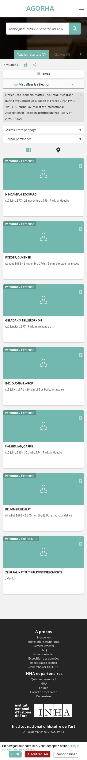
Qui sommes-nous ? (43, 679)
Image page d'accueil (43, 663)
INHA (43, 683)
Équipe (43, 688)
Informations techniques (43, 642)
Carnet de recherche (43, 692)
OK (16, 754)
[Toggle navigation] (82, 8)
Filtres (45, 73)
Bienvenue (43, 637)
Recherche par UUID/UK (43, 667)
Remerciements (43, 646)
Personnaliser (66, 754)
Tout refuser (39, 754)
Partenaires (43, 696)
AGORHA (40, 8)
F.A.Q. (44, 650)
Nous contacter (43, 654)
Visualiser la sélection (34, 84)
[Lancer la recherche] (75, 29)
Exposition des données (43, 658)
